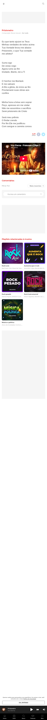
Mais (42, 718)
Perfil (14, 718)
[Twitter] (43, 134)
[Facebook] (38, 134)
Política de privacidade (29, 699)
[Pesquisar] (43, 3)
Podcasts (32, 718)
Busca (23, 718)
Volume (44, 709)
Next (38, 709)
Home (4, 718)
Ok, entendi (23, 702)
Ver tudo (25, 33)
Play (32, 709)
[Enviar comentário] (41, 194)
